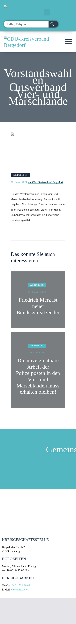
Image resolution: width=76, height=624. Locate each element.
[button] (47, 12)
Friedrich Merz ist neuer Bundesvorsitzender (38, 306)
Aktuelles (20, 175)
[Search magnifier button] (53, 24)
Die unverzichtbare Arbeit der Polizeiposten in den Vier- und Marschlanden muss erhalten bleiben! (38, 376)
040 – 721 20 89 (21, 585)
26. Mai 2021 (36, 352)
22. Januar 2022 (37, 291)
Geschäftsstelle (19, 589)
